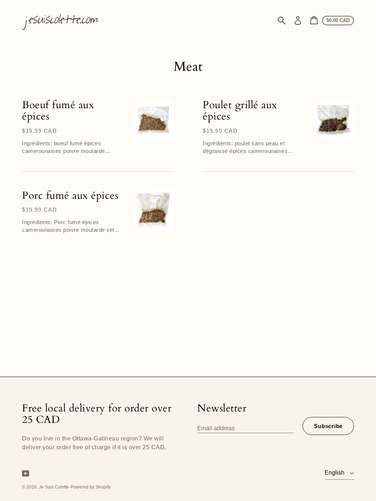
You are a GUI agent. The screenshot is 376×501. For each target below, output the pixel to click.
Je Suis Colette (54, 487)
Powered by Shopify (90, 487)
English (335, 472)
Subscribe (328, 426)
